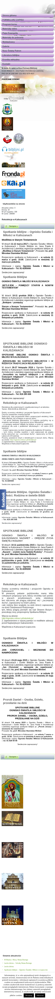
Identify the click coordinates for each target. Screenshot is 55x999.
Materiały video (9, 29)
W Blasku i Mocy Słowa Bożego (16, 960)
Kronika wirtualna (10, 59)
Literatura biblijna (10, 55)
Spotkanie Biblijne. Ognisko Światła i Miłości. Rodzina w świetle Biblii (27, 493)
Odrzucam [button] (40, 995)
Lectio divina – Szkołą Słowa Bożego (18, 963)
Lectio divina (9, 966)
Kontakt (6, 64)
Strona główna (9, 15)
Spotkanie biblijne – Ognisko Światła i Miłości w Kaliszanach (28, 233)
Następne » (13, 226)
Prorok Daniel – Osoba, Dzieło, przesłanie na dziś (23, 701)
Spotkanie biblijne (15, 451)
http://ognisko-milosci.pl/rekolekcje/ (23, 440)
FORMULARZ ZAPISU (13, 20)
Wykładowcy (8, 42)
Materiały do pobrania (12, 37)
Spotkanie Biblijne (15, 277)
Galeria (5, 46)
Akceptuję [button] (28, 995)
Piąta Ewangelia (10, 33)
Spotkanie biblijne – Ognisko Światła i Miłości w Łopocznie (26, 970)
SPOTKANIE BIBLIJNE (18, 530)
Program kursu (9, 24)
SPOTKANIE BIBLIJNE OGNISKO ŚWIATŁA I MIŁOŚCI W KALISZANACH (25, 347)
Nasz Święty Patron (11, 51)
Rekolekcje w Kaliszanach (20, 402)
